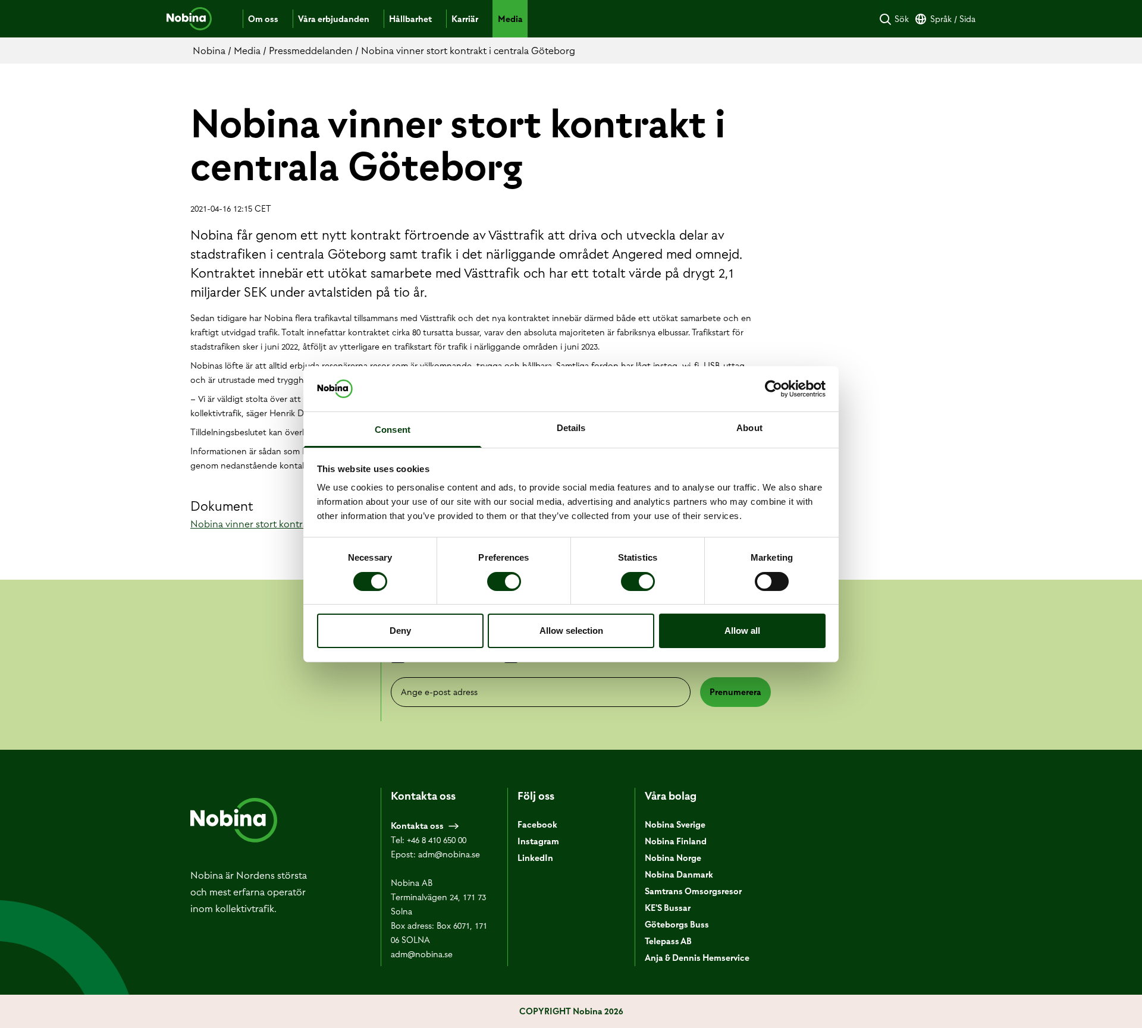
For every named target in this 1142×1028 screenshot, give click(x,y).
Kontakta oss (417, 826)
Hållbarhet (410, 19)
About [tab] (749, 428)
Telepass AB (668, 941)
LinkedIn (535, 858)
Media (510, 19)
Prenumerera (735, 692)
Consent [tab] (392, 430)
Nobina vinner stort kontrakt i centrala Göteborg (297, 523)
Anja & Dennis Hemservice (697, 958)
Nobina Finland (676, 841)
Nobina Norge (673, 858)
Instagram (538, 841)
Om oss (263, 19)
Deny (400, 630)
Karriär (464, 19)
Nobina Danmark (679, 875)
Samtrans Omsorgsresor (693, 891)
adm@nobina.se (449, 854)
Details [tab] (571, 428)
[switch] (504, 581)
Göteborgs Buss (677, 924)
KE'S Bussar (668, 908)
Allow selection (571, 630)
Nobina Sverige (675, 825)
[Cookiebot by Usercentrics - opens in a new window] (773, 389)
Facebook (537, 825)
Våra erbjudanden (333, 19)
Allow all (742, 630)
